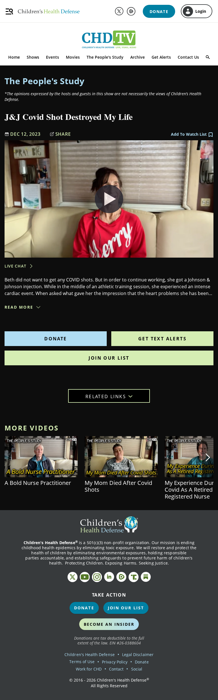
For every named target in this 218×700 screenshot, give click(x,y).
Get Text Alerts (162, 339)
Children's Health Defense (89, 654)
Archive (137, 57)
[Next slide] (207, 457)
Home (14, 57)
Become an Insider (109, 624)
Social (136, 669)
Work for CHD (89, 669)
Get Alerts (161, 57)
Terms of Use (82, 661)
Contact (116, 669)
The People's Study (105, 57)
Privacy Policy (114, 662)
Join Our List (109, 358)
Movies (73, 57)
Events (52, 57)
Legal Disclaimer (138, 654)
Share (63, 134)
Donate (55, 339)
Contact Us (188, 57)
